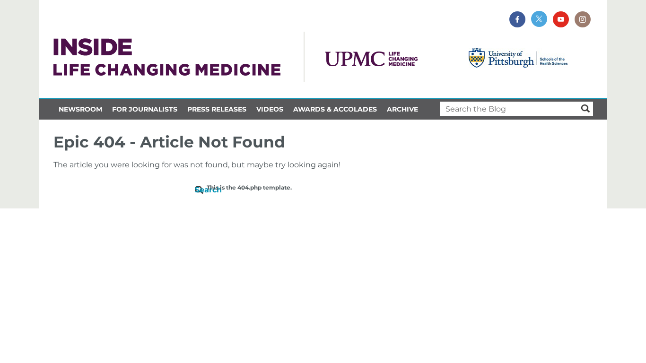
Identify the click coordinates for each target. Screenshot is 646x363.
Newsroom (80, 109)
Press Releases (216, 109)
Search (201, 189)
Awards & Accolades (335, 109)
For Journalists (144, 109)
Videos (269, 109)
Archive (402, 109)
